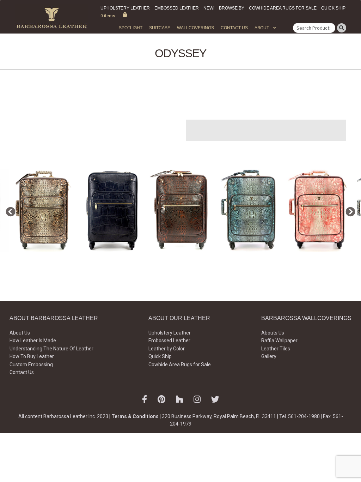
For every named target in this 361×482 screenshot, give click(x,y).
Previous (8, 210)
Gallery (268, 356)
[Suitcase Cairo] (43, 210)
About (262, 27)
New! (208, 8)
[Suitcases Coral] (318, 210)
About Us (20, 333)
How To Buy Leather (32, 356)
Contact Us (234, 27)
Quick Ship (333, 8)
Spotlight (130, 27)
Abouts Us (272, 333)
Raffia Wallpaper (279, 340)
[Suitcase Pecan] (180, 210)
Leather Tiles (275, 348)
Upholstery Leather (125, 8)
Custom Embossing (31, 364)
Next (348, 210)
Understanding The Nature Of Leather (51, 348)
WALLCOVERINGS (195, 27)
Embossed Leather (176, 8)
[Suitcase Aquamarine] (249, 210)
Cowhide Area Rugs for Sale (283, 8)
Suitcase (159, 27)
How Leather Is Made (33, 340)
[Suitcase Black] (112, 210)
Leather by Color (166, 348)
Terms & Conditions (135, 416)
